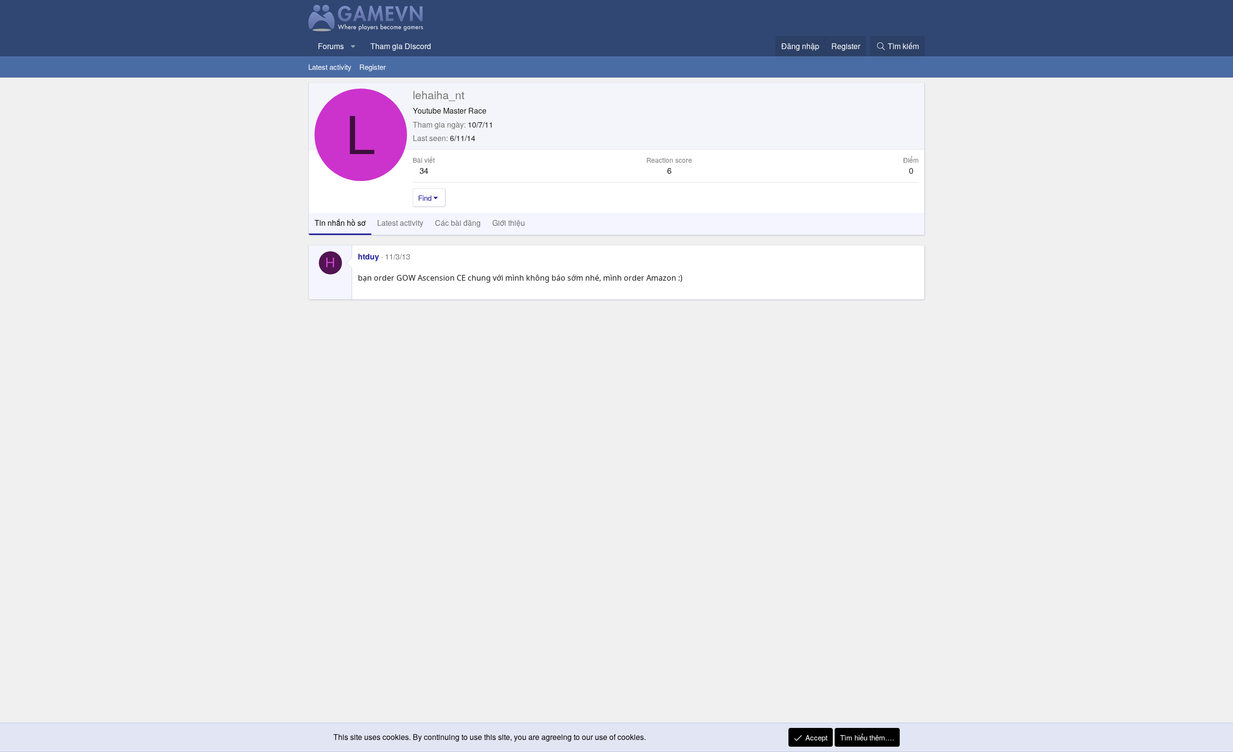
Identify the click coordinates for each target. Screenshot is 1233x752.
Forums (331, 46)
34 (424, 170)
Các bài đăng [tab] (458, 222)
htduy (368, 256)
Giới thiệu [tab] (508, 222)
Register (372, 67)
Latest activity (330, 67)
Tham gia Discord (400, 46)
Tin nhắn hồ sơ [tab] (340, 222)
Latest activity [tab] (400, 222)
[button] (353, 46)
